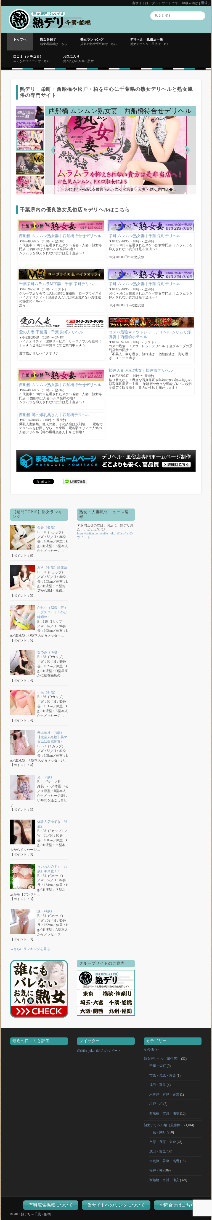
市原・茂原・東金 (162, 1075)
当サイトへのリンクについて (116, 1205)
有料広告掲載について (51, 1205)
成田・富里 (157, 1085)
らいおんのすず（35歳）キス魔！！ (52, 869)
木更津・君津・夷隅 (164, 1094)
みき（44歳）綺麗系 (52, 567)
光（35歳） (45, 777)
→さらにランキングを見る (30, 949)
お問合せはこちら (177, 1205)
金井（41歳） (47, 527)
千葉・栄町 (157, 1066)
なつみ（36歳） (48, 652)
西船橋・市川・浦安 (164, 1113)
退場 (204, 3)
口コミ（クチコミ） (31, 58)
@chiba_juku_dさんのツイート (99, 1051)
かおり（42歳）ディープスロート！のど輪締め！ (52, 612)
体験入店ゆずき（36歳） (52, 824)
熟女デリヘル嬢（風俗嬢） (164, 1125)
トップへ (19, 39)
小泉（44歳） (47, 692)
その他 (149, 1049)
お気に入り (78, 58)
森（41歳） (45, 911)
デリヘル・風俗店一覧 (149, 41)
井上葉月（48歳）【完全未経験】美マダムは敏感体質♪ (52, 737)
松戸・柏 (156, 1104)
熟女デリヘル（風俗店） (162, 1059)
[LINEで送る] (75, 481)
